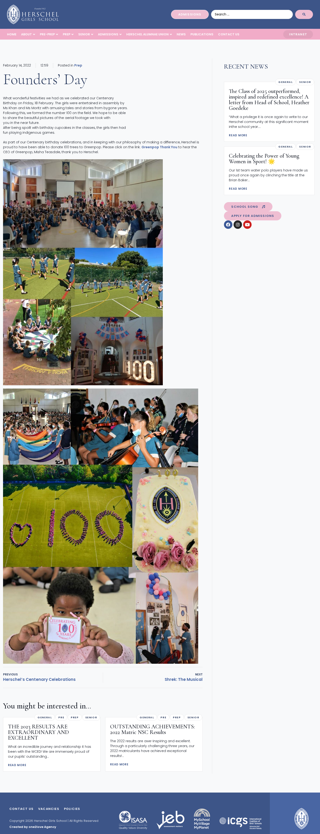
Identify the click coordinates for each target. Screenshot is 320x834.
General (44, 717)
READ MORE (17, 765)
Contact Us (21, 809)
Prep (78, 65)
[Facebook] (228, 224)
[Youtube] (247, 224)
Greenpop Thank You (159, 147)
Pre (61, 717)
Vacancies (48, 809)
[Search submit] (304, 14)
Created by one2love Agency (32, 827)
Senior (91, 717)
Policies (72, 809)
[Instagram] (238, 224)
